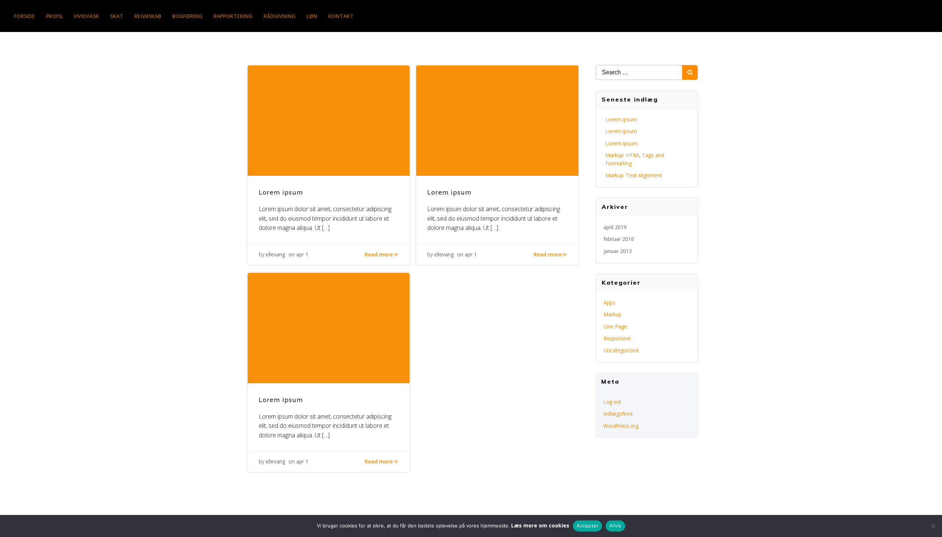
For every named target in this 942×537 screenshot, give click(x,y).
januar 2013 (617, 251)
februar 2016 (618, 238)
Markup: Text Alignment (633, 175)
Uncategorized (620, 350)
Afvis (615, 526)
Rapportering (232, 16)
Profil (54, 16)
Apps (609, 302)
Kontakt (341, 16)
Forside (24, 16)
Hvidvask (86, 16)
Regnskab (147, 16)
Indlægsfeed (618, 413)
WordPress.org (620, 425)
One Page (615, 326)
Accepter (587, 526)
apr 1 (302, 254)
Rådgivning (279, 16)
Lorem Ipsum (621, 143)
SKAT (116, 16)
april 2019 (615, 227)
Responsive (617, 338)
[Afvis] (932, 526)
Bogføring (187, 16)
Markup (612, 314)
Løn (312, 16)
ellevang (275, 254)
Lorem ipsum (621, 119)
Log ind (612, 401)
